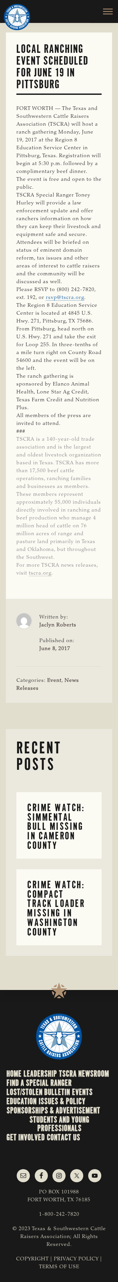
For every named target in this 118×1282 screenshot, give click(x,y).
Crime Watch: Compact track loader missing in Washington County (56, 908)
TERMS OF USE (59, 1267)
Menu (104, 11)
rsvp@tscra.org (65, 297)
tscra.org (40, 573)
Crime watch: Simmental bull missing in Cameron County (56, 826)
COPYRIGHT (32, 1259)
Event (54, 680)
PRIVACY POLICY (76, 1259)
